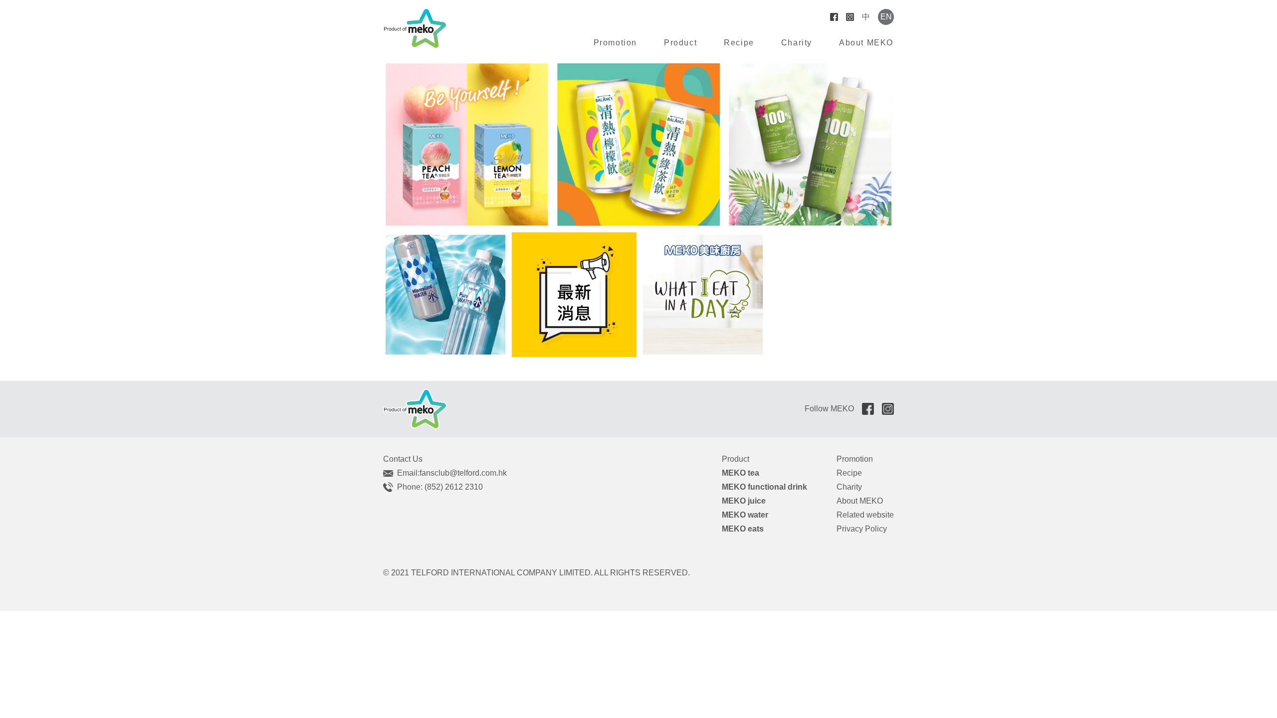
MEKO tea (740, 473)
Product (680, 42)
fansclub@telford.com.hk (463, 473)
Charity (796, 42)
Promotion (615, 42)
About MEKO (866, 42)
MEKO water (745, 515)
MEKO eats (743, 529)
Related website (865, 515)
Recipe (739, 42)
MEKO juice (744, 501)
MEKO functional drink (764, 487)
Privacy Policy (862, 529)
